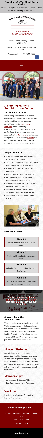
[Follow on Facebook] (37, 57)
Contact (30, 137)
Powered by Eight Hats (21, 433)
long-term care (20, 135)
